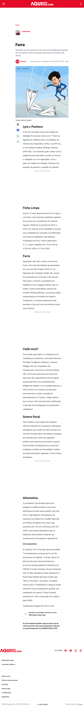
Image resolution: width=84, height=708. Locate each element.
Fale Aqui (5, 684)
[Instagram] (75, 650)
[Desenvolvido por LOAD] (79, 704)
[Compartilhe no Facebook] (17, 130)
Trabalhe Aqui (6, 692)
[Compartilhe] (17, 141)
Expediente (5, 697)
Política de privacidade (9, 680)
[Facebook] (65, 650)
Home (17, 25)
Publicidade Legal (8, 660)
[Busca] (81, 3)
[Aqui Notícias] (42, 4)
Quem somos (6, 676)
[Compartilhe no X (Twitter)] (17, 124)
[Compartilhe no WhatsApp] (17, 135)
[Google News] (80, 650)
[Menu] (4, 4)
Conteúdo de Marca (8, 664)
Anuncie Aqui (6, 688)
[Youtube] (70, 650)
